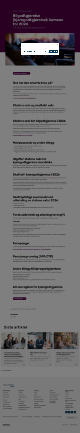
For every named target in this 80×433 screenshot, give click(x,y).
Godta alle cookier (53, 51)
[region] (40, 49)
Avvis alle (45, 51)
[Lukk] (58, 44)
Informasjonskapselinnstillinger (29, 52)
